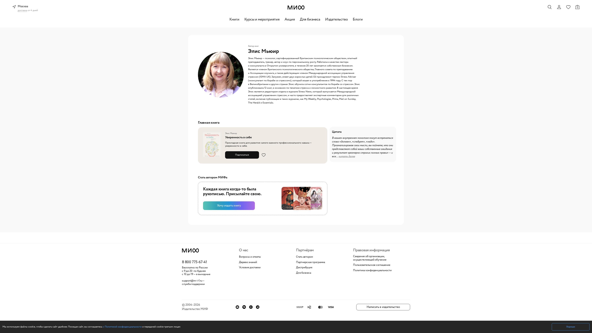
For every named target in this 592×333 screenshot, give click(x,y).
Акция (290, 19)
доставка (22, 10)
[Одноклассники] (251, 307)
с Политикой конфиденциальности (122, 327)
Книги (234, 19)
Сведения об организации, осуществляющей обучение (369, 258)
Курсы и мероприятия (262, 19)
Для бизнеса (310, 19)
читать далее (347, 156)
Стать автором (304, 257)
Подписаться (242, 155)
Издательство (336, 19)
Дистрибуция (304, 267)
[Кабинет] (559, 7)
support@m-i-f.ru (192, 281)
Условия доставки (250, 267)
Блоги (358, 19)
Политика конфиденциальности (372, 270)
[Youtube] (237, 307)
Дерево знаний (248, 262)
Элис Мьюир (231, 133)
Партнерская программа (310, 262)
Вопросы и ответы (250, 257)
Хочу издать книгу (229, 205)
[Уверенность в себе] (212, 144)
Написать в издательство (383, 307)
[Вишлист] (568, 7)
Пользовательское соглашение (371, 265)
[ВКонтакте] (244, 307)
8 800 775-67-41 (194, 262)
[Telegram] (257, 307)
